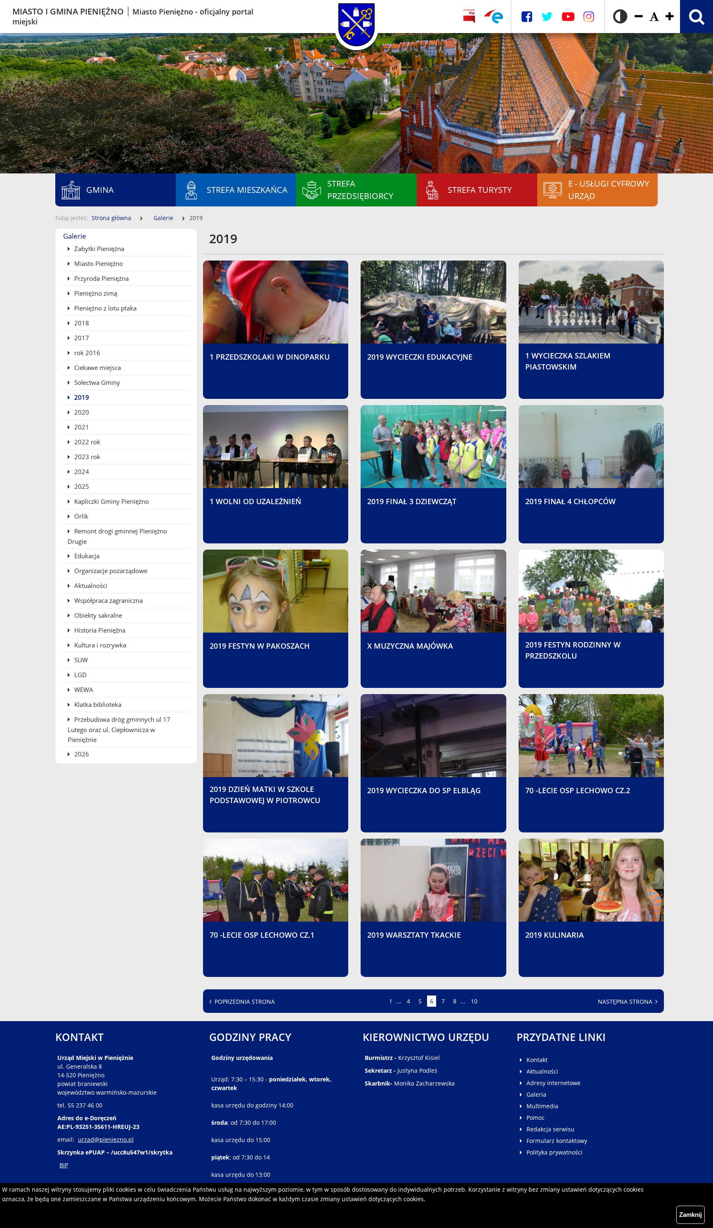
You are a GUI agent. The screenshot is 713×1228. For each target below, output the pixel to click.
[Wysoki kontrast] (620, 16)
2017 (81, 338)
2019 (81, 397)
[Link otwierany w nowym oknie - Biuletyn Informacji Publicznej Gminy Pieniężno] (469, 16)
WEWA (83, 689)
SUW (80, 660)
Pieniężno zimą (95, 293)
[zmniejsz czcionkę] (638, 16)
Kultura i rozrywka (99, 645)
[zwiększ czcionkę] (669, 16)
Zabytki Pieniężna (98, 248)
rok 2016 (86, 352)
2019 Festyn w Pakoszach (260, 646)
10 (475, 1001)
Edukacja (86, 556)
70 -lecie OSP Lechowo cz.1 (262, 935)
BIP (63, 1165)
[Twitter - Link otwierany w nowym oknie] (547, 16)
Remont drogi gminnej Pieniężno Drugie (117, 536)
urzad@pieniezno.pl (106, 1139)
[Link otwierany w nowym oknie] (493, 16)
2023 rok (86, 457)
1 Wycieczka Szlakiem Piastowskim (568, 361)
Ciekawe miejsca (97, 367)
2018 (81, 323)
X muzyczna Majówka (410, 646)
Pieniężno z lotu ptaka (105, 308)
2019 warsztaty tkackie (414, 935)
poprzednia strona (244, 1001)
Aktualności (90, 585)
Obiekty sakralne (97, 615)
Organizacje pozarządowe (110, 571)
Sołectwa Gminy (96, 382)
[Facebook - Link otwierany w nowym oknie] (526, 16)
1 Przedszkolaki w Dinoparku (270, 357)
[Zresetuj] (654, 16)
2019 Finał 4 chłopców (570, 501)
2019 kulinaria (554, 935)
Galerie (163, 218)
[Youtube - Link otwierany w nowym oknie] (568, 16)
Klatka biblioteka (97, 704)
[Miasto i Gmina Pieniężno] (356, 16)
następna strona (626, 1001)
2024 (81, 471)
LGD (80, 675)
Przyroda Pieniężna (101, 278)
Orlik (80, 516)
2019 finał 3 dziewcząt (411, 501)
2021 (81, 427)
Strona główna (111, 218)
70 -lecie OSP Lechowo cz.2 (577, 790)
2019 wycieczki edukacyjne (419, 357)
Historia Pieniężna (99, 630)
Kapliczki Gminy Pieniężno (111, 501)
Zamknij (690, 1214)
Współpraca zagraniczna (108, 600)
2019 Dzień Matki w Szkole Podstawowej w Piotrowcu (265, 794)
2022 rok (86, 442)
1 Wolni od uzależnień (255, 501)
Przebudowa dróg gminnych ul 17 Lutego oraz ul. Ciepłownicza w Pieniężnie (119, 729)
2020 (81, 412)
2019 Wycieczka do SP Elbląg (424, 790)
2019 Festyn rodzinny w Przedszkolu (573, 650)
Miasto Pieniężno (98, 263)
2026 (81, 754)
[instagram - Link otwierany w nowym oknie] (588, 16)
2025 (81, 486)
